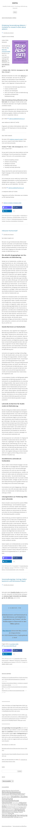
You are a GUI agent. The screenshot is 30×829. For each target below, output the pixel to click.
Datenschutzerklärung (6, 826)
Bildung (23, 793)
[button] (7, 207)
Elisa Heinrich (7, 631)
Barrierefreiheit (15, 790)
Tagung (21, 812)
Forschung (8, 221)
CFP (11, 794)
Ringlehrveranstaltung (9, 809)
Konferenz (22, 804)
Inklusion (23, 802)
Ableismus (8, 790)
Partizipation (8, 808)
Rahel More (23, 215)
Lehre (17, 569)
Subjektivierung (7, 662)
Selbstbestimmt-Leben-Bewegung (13, 811)
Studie (12, 812)
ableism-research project (16, 139)
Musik (3, 808)
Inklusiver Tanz (6, 805)
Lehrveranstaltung (19, 806)
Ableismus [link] (4, 61)
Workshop (21, 817)
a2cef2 (10, 664)
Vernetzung (20, 221)
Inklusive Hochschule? (10, 231)
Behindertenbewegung (17, 219)
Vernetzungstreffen (8, 817)
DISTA (15, 3)
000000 (3, 664)
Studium (16, 812)
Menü (15, 12)
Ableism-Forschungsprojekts (6, 49)
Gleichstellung (15, 803)
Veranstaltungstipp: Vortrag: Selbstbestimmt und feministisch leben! (14, 580)
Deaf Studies (21, 794)
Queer (3, 809)
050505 (7, 664)
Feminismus (9, 217)
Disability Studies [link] (15, 592)
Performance (15, 808)
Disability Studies (19, 796)
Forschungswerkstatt (10, 569)
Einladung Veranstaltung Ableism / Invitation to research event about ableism (14, 27)
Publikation (22, 808)
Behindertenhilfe (5, 793)
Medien (25, 806)
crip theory (15, 795)
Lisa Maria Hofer (14, 644)
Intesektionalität (16, 217)
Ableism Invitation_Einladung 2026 (12, 203)
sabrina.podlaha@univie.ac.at (17, 118)
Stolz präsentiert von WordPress (20, 826)
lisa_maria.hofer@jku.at (10, 646)
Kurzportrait (10, 806)
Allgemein (4, 217)
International (14, 805)
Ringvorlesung (20, 809)
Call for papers (5, 794)
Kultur (4, 806)
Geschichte (7, 802)
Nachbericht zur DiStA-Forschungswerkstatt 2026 (13, 690)
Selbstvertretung (6, 812)
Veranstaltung (14, 221)
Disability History (6, 797)
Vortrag (22, 217)
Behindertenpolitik (15, 793)
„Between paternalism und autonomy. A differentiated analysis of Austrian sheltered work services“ (15, 716)
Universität (21, 569)
